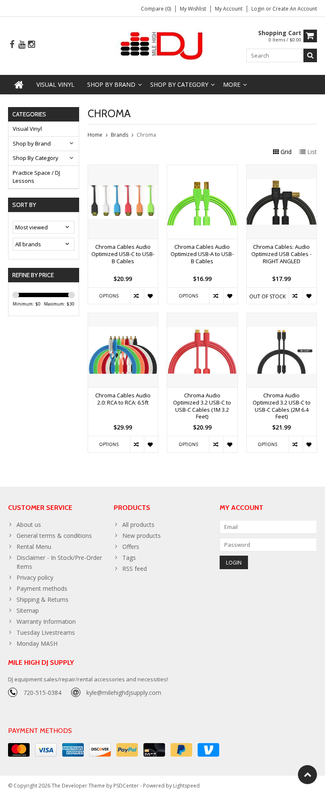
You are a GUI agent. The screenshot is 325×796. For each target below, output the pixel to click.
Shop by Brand (111, 84)
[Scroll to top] (307, 774)
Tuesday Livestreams (46, 632)
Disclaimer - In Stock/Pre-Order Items (59, 562)
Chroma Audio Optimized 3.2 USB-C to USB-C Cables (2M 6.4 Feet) (282, 406)
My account (228, 8)
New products (141, 536)
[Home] (19, 84)
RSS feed (134, 569)
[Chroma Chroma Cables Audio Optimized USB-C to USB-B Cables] (123, 169)
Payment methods (42, 588)
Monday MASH (37, 643)
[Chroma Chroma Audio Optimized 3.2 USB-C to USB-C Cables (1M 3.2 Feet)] (202, 318)
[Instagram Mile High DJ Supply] (31, 44)
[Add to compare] (137, 296)
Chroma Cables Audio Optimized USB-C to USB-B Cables (122, 254)
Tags (129, 558)
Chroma (146, 134)
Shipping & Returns (43, 599)
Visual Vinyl (55, 84)
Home (95, 134)
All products (138, 525)
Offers (130, 547)
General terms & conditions (54, 536)
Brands (119, 134)
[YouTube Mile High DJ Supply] (21, 44)
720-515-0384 (42, 693)
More (231, 84)
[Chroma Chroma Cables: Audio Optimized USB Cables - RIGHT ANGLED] (282, 169)
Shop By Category (179, 84)
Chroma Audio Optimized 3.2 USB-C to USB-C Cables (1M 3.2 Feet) (202, 406)
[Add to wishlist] (151, 296)
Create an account (295, 8)
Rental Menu (34, 547)
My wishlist (193, 8)
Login (258, 8)
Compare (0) (156, 8)
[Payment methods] (19, 750)
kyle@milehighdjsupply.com (123, 693)
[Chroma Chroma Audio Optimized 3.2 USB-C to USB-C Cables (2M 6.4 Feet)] (282, 318)
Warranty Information (46, 621)
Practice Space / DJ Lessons (36, 177)
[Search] (310, 55)
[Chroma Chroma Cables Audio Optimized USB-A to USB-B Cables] (202, 169)
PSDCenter (126, 785)
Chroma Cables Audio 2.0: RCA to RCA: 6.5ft (123, 399)
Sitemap (28, 610)
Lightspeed (186, 785)
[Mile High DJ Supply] (162, 45)
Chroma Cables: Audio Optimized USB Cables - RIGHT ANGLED (281, 254)
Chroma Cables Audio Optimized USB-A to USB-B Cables (202, 254)
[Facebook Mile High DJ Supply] (12, 44)
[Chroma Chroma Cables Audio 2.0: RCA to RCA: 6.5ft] (123, 318)
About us (29, 525)
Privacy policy (35, 577)
